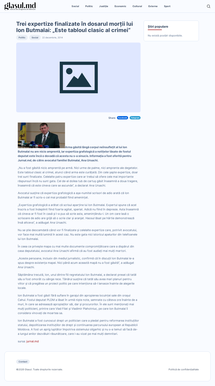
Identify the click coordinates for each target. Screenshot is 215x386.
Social (75, 6)
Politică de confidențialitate (184, 369)
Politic (89, 6)
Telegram (135, 118)
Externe (153, 6)
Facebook (122, 118)
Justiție (103, 6)
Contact (23, 361)
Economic (120, 6)
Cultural (137, 6)
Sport (167, 6)
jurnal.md (32, 341)
